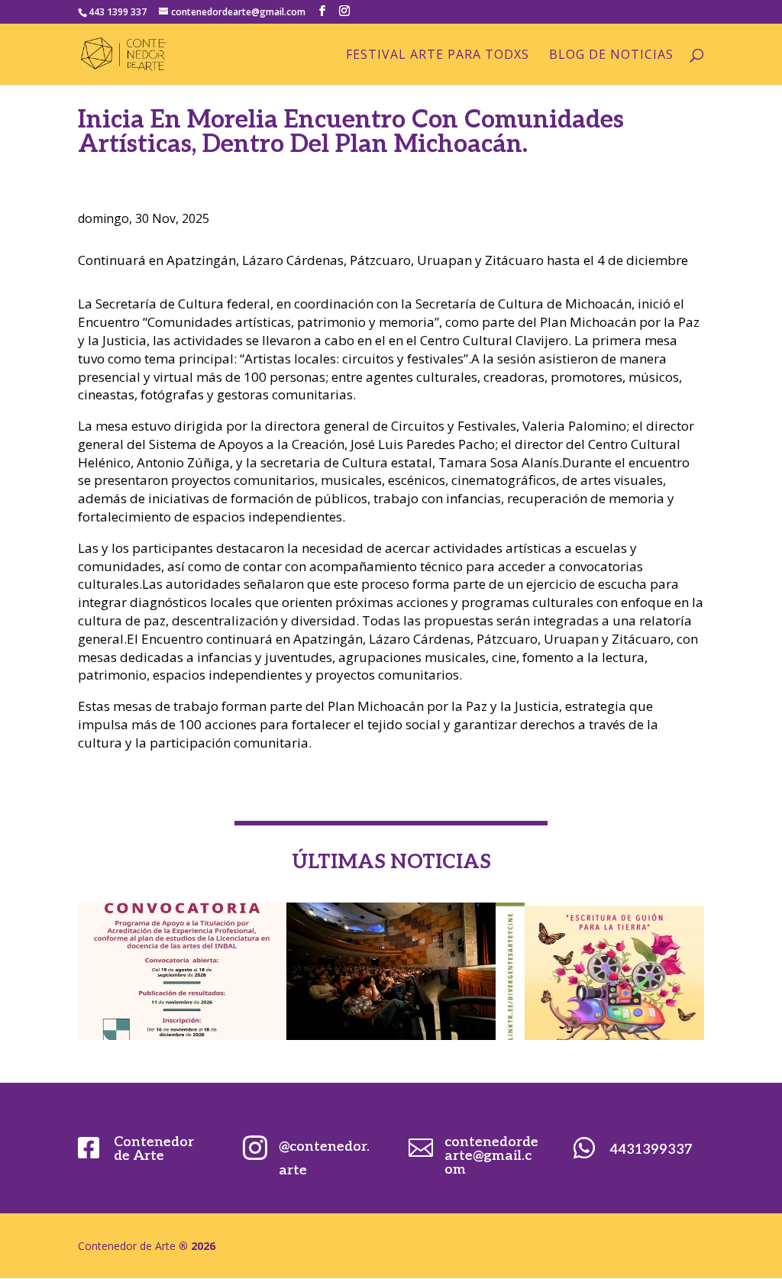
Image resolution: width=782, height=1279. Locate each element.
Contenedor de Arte (154, 1149)
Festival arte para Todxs (437, 56)
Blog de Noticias (611, 56)
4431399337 (651, 1150)
